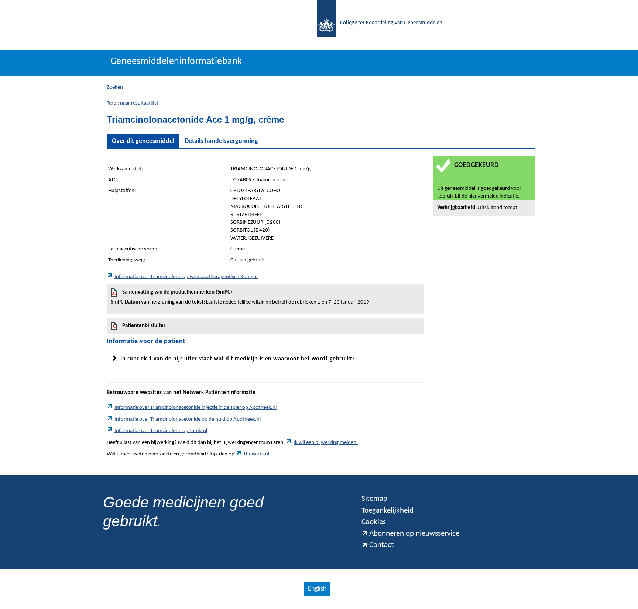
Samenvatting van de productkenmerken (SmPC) (240, 297)
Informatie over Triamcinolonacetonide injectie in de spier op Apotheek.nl (195, 407)
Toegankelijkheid (387, 510)
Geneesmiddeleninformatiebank (176, 61)
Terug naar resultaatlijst (132, 103)
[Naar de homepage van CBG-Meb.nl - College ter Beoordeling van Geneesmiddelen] (323, 23)
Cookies (373, 522)
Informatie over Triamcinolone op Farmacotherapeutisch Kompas (186, 277)
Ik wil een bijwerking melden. (326, 442)
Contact (381, 545)
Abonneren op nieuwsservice (414, 533)
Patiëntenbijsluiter (143, 326)
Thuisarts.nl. (257, 454)
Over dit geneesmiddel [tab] (143, 141)
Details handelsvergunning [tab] (221, 141)
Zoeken (115, 87)
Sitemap (374, 499)
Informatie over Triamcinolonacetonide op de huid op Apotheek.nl (187, 419)
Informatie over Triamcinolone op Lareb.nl (160, 431)
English (317, 588)
